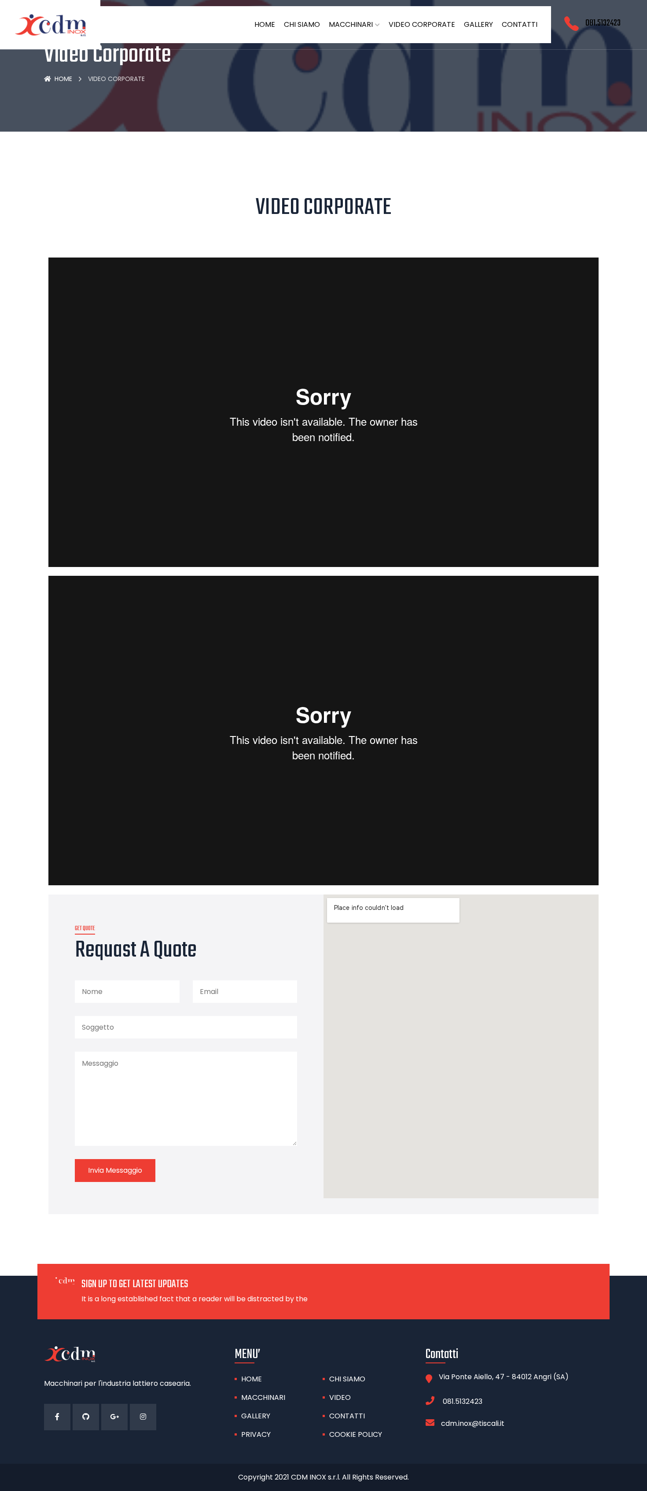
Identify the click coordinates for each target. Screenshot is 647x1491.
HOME (264, 24)
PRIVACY (256, 1434)
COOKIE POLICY (355, 1434)
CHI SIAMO (302, 24)
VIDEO (340, 1397)
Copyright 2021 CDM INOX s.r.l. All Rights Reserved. (323, 1477)
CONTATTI (519, 24)
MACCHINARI (351, 24)
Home (63, 78)
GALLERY (478, 24)
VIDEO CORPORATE (422, 24)
